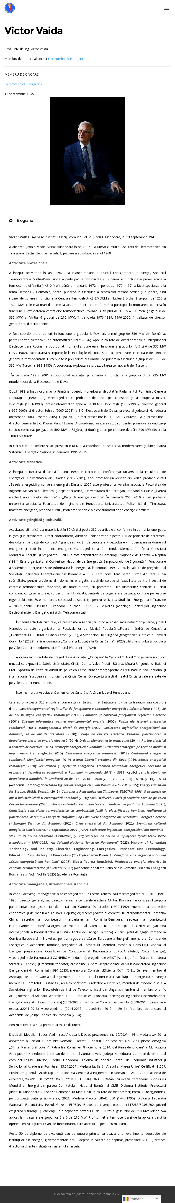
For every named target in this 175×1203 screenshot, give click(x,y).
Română (136, 1198)
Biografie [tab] (24, 220)
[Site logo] (10, 8)
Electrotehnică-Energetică (66, 58)
